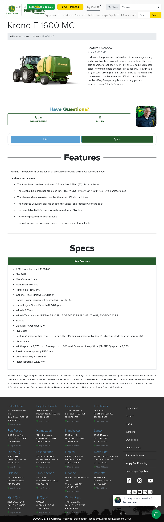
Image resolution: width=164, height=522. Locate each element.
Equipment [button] (51, 15)
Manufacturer (23, 279)
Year (18, 274)
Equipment (132, 408)
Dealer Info (132, 439)
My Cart (94, 6)
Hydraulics (21, 331)
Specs (117, 139)
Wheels (20, 315)
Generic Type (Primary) (28, 295)
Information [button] (127, 15)
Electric (20, 320)
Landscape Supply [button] (106, 15)
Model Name (23, 284)
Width (19, 346)
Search (155, 15)
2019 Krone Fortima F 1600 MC (33, 269)
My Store (113, 7)
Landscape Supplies (137, 471)
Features (21, 336)
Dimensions (22, 341)
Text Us (100, 121)
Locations (67, 15)
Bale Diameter (24, 351)
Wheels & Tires (24, 310)
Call (38, 119)
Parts (91, 15)
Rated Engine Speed (27, 305)
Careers (130, 431)
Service (130, 416)
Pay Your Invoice (135, 455)
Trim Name (22, 289)
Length (20, 356)
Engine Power (23, 300)
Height (19, 361)
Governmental (134, 447)
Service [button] (79, 15)
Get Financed (71, 7)
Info (45, 139)
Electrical (21, 325)
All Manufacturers (19, 36)
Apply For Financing (136, 463)
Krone (36, 36)
